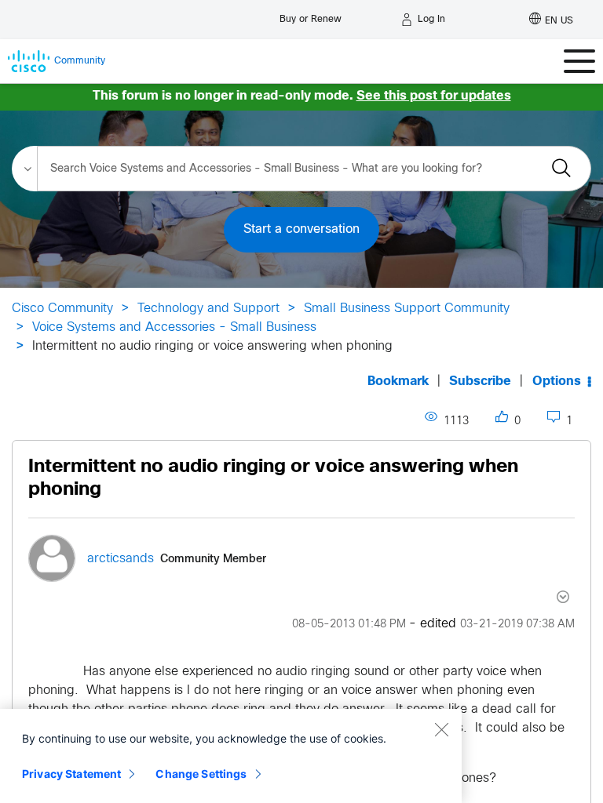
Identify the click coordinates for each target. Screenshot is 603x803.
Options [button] (556, 381)
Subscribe (480, 381)
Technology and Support (208, 308)
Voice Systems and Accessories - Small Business (174, 327)
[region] (231, 756)
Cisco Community (62, 308)
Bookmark (398, 381)
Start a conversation (301, 229)
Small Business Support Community (407, 308)
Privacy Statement (71, 773)
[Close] (441, 729)
